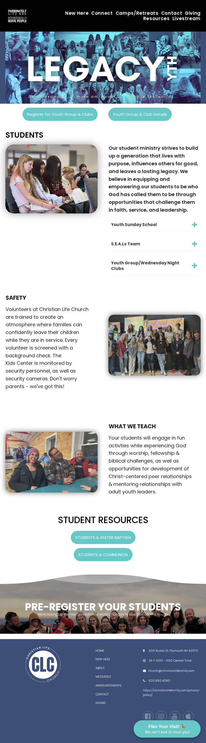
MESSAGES (103, 676)
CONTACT (102, 694)
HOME (99, 650)
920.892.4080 (159, 680)
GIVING (100, 703)
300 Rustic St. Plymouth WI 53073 (173, 650)
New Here (77, 13)
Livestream (186, 18)
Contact (171, 13)
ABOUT (100, 668)
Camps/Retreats (137, 13)
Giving (193, 13)
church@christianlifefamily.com (171, 671)
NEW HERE (102, 659)
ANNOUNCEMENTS (108, 685)
